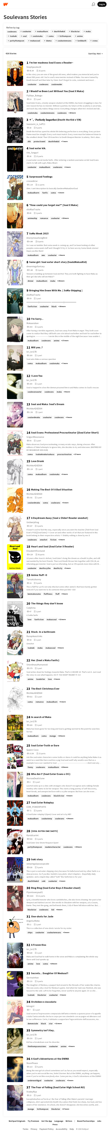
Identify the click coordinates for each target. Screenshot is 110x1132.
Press (55, 1124)
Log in (102, 4)
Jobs (99, 1121)
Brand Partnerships (86, 1121)
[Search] (93, 4)
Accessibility (61, 1129)
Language (58, 1121)
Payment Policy (47, 1129)
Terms (25, 1129)
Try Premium (33, 1121)
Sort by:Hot (94, 53)
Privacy (34, 1129)
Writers (69, 1121)
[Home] (46, 4)
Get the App (46, 1121)
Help (72, 1129)
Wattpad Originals (17, 1121)
